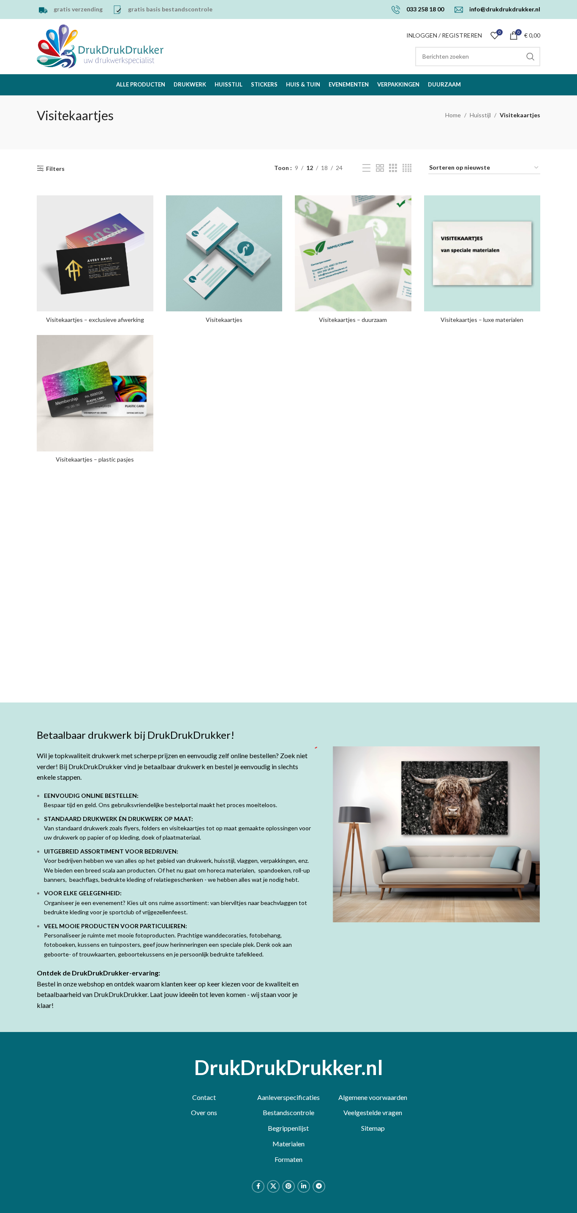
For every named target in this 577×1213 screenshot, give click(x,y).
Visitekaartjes (224, 319)
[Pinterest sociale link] (288, 1186)
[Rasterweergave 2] (380, 168)
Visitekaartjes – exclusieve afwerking (95, 319)
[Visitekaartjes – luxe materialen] (482, 253)
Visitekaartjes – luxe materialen (482, 319)
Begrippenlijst (288, 1128)
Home (453, 115)
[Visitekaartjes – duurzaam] (353, 253)
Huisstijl (480, 115)
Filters (55, 168)
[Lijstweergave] (366, 168)
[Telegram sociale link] (319, 1186)
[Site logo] (100, 45)
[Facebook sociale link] (258, 1186)
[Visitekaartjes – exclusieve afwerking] (95, 253)
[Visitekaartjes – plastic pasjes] (95, 393)
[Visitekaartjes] (224, 253)
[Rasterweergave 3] (393, 168)
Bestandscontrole (288, 1112)
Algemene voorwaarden (372, 1097)
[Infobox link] (70, 9)
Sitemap (373, 1128)
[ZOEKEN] (530, 56)
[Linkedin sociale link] (303, 1186)
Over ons (204, 1112)
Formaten (288, 1159)
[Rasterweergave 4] (407, 168)
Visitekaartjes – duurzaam (353, 319)
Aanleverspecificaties (288, 1097)
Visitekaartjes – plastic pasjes (95, 459)
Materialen (288, 1144)
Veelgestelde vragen (372, 1112)
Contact (204, 1097)
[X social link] (273, 1186)
